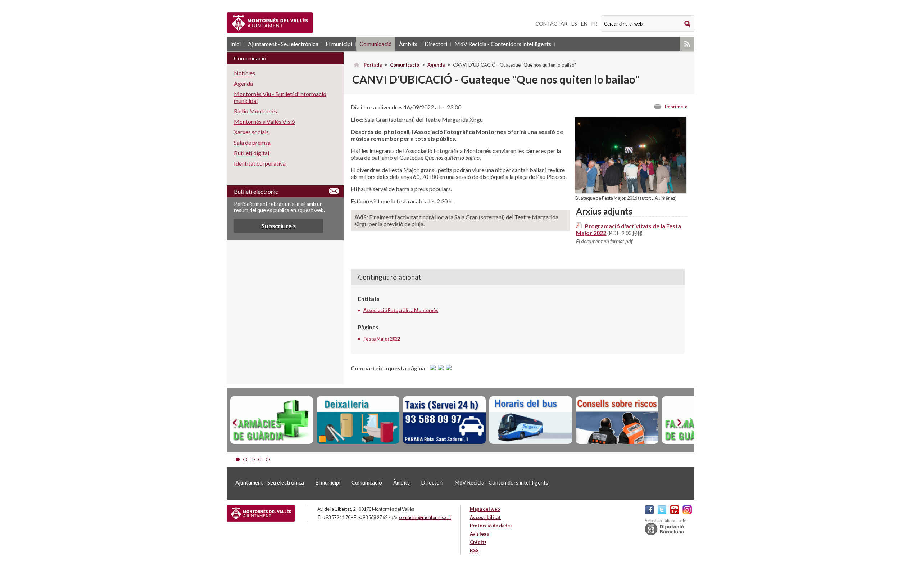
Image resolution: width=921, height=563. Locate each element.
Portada (373, 65)
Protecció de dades (491, 525)
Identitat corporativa (260, 163)
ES (574, 24)
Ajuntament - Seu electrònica (283, 43)
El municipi (339, 43)
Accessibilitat (485, 517)
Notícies (244, 72)
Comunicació (375, 43)
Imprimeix (676, 106)
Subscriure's (278, 226)
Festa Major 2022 (381, 339)
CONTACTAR (551, 24)
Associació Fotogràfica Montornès (400, 310)
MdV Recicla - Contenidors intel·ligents (502, 43)
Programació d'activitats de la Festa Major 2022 (628, 229)
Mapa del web (485, 509)
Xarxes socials (251, 132)
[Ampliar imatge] (630, 191)
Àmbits (408, 43)
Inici (235, 43)
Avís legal (480, 534)
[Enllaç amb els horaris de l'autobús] (530, 420)
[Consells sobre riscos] (617, 420)
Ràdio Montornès (255, 111)
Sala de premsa (252, 142)
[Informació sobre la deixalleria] (358, 420)
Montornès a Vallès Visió (264, 121)
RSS (687, 44)
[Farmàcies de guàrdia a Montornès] (271, 420)
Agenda (436, 65)
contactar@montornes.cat (425, 517)
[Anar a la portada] (261, 513)
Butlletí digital (251, 152)
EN (584, 24)
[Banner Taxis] (444, 420)
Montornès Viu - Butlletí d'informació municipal (280, 97)
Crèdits (478, 542)
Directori (436, 43)
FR (594, 24)
